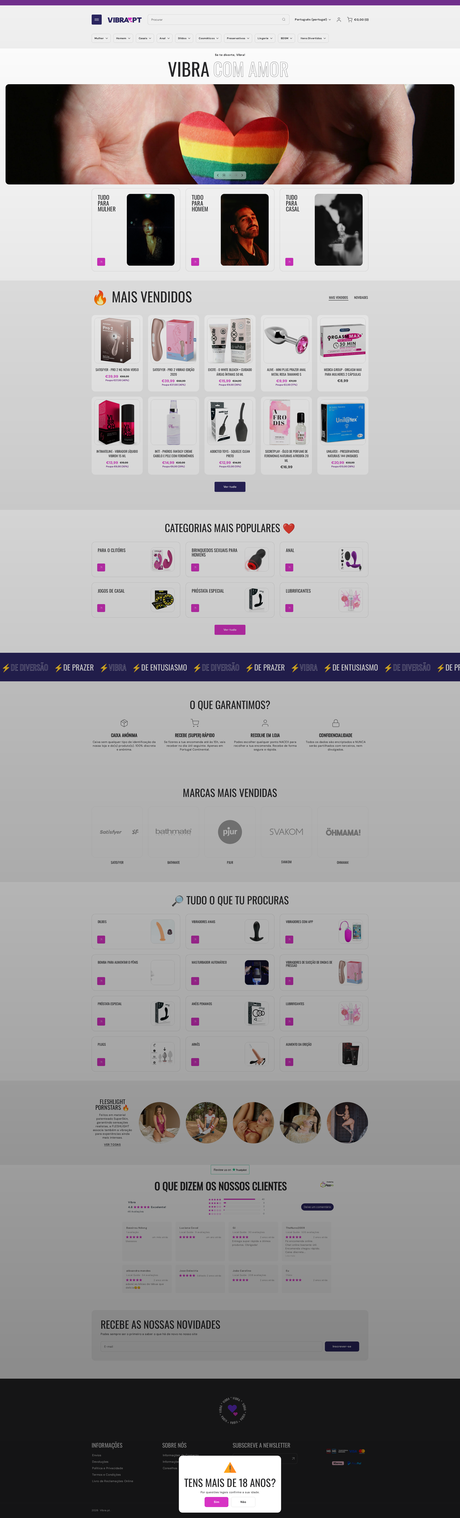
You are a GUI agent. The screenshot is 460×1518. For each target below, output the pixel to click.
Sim (216, 1502)
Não (243, 1502)
